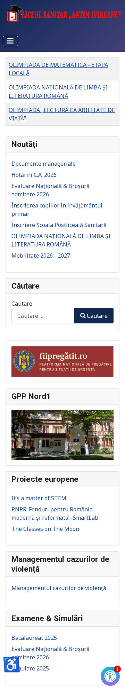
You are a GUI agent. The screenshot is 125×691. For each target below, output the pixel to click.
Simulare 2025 (30, 668)
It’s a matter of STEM (38, 498)
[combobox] (43, 315)
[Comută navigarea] (10, 41)
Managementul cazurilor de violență (58, 588)
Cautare (21, 303)
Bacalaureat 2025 (34, 638)
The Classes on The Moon (45, 529)
